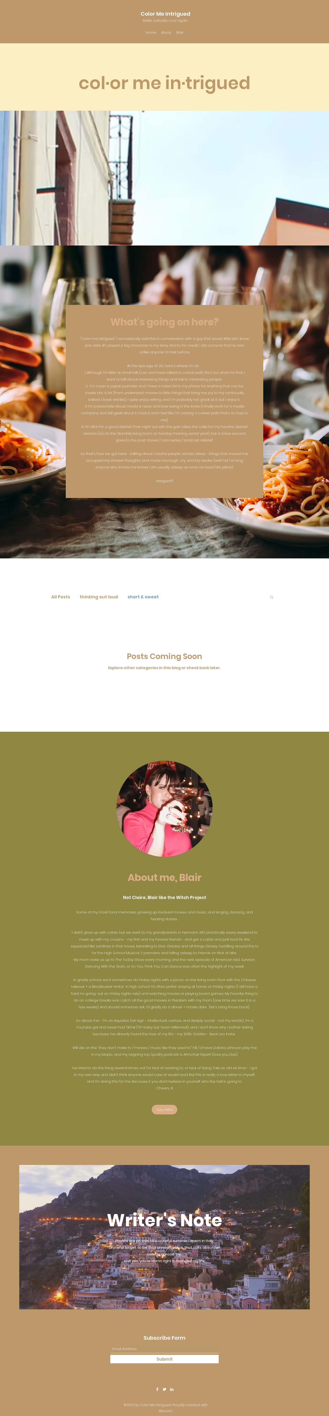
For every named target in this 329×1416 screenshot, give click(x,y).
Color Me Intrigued (165, 14)
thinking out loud (99, 597)
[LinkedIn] (171, 1389)
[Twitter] (164, 1389)
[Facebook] (157, 1389)
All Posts (60, 597)
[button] (271, 597)
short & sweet (143, 597)
